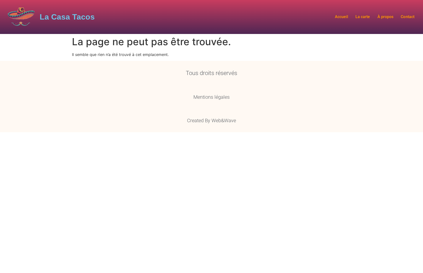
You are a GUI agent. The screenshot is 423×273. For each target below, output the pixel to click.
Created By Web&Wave (211, 120)
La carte (362, 16)
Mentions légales (211, 97)
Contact (407, 16)
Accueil (341, 16)
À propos (385, 16)
